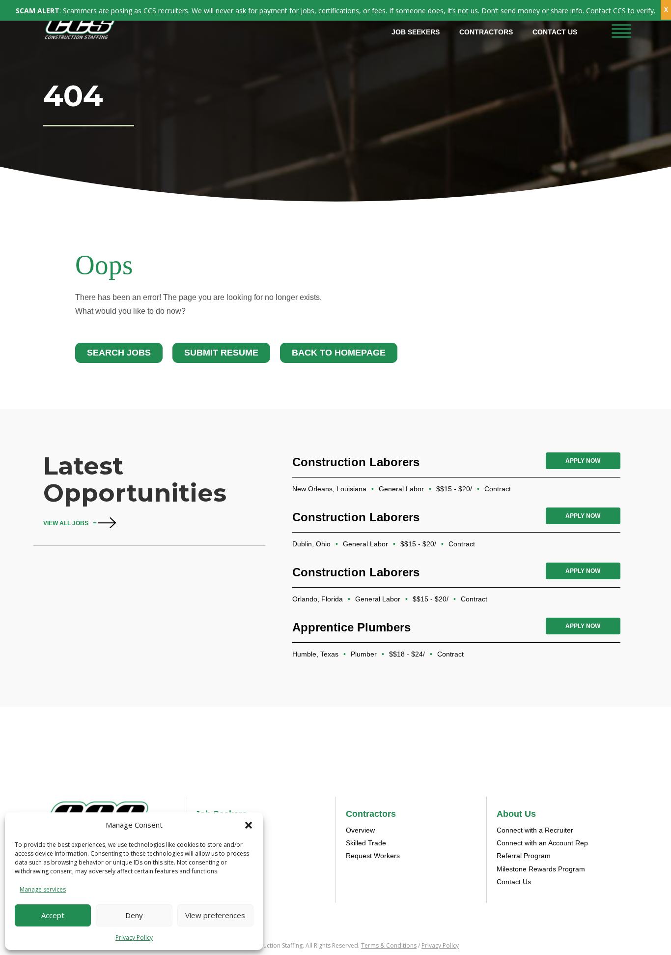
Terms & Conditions (389, 945)
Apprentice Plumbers (351, 627)
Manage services (43, 889)
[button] (248, 825)
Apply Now (582, 460)
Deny (134, 915)
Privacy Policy (134, 937)
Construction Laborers (355, 462)
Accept (52, 915)
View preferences (215, 915)
